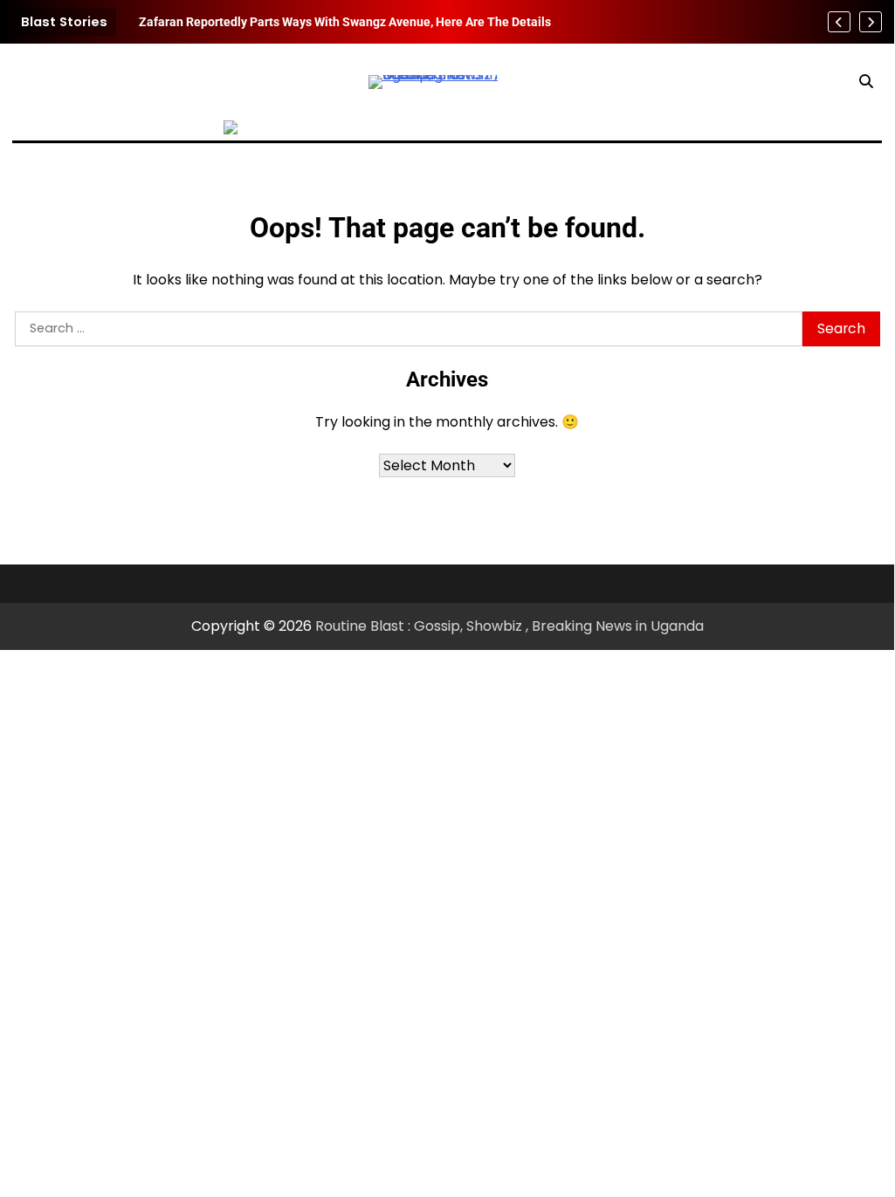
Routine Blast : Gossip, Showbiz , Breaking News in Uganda (509, 626)
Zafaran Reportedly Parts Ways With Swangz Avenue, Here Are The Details (345, 22)
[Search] (866, 82)
